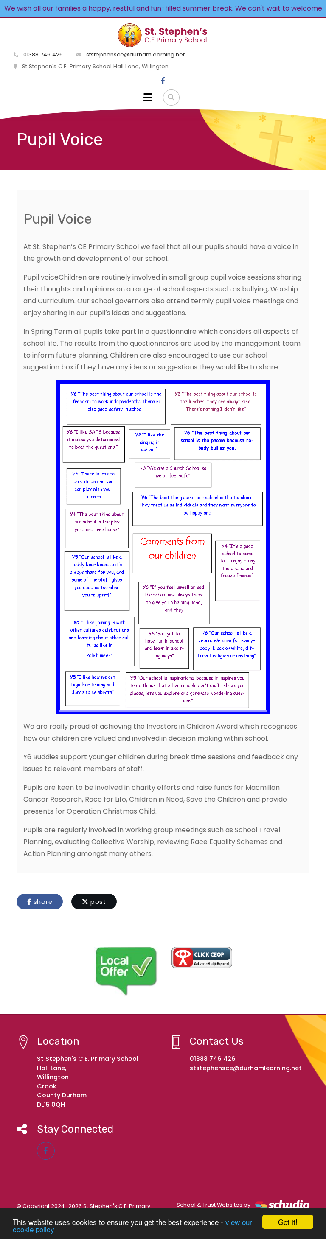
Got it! (288, 1222)
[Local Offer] (126, 971)
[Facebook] (163, 81)
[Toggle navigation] (148, 97)
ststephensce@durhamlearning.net (134, 54)
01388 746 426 (42, 54)
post (97, 902)
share (42, 902)
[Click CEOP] (202, 957)
